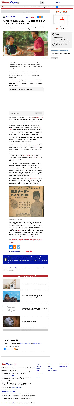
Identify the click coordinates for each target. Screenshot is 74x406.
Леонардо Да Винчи (37, 117)
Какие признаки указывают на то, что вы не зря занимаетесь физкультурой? (34, 309)
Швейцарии (12, 168)
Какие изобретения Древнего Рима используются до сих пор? (32, 296)
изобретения (38, 239)
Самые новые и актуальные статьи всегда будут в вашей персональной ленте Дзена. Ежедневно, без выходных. (61, 43)
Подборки (17, 7)
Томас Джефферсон (34, 145)
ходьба (32, 239)
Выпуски (10, 7)
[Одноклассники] (40, 17)
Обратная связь (63, 366)
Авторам (50, 368)
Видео (52, 7)
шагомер (30, 81)
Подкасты (46, 7)
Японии (19, 230)
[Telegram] (42, 17)
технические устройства (16, 240)
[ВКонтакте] (38, 17)
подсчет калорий (29, 240)
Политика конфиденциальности (8, 389)
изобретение (33, 178)
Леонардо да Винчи (23, 239)
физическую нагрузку (29, 236)
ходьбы (24, 122)
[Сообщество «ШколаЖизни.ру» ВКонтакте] (60, 7)
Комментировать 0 (14, 251)
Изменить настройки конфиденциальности (11, 402)
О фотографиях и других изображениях (10, 393)
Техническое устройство (28, 155)
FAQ (49, 366)
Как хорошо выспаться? (29, 321)
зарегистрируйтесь (25, 343)
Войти (58, 2)
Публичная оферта (52, 370)
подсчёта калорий (13, 81)
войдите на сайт (37, 343)
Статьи (24, 7)
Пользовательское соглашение (8, 391)
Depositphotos (45, 57)
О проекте (50, 364)
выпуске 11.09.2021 (19, 269)
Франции (27, 168)
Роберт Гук (37, 157)
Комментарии (37, 7)
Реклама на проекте (64, 364)
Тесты (29, 7)
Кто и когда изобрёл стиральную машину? (34, 284)
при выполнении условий (26, 396)
